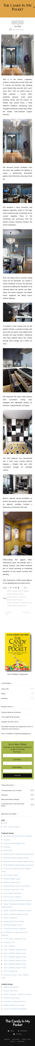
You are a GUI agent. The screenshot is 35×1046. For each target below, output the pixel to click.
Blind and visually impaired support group (18, 861)
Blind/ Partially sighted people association (18, 865)
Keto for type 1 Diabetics (12, 897)
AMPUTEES (7, 850)
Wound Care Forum (10, 991)
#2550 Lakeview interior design (17, 591)
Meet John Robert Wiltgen (10, 799)
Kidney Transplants (10, 918)
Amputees (7, 847)
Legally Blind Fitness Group (13, 921)
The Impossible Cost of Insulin (11, 790)
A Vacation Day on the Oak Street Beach (12, 805)
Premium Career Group (11, 998)
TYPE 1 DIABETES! (10, 971)
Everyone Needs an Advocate (11, 712)
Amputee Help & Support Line (14, 843)
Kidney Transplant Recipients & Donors (17, 910)
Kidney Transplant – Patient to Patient (17, 994)
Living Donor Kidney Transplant (14, 929)
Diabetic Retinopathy (11, 987)
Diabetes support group (11, 879)
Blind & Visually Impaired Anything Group (18, 854)
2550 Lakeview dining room (17, 606)
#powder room (27, 603)
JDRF (5, 823)
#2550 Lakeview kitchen (15, 594)
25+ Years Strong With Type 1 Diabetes (17, 836)
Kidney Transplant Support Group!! (15, 914)
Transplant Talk (9, 942)
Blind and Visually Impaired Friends (16, 858)
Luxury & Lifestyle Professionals (15, 1009)
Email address (17, 767)
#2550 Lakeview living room (16, 597)
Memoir (7, 1039)
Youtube (19, 1034)
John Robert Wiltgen (18, 29)
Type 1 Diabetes (9, 946)
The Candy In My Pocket (17, 7)
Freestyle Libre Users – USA (13, 889)
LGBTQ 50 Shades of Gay (12, 925)
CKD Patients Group (10, 875)
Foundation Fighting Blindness (14, 1001)
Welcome (4, 795)
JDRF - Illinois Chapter (11, 827)
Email (12, 1031)
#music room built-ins (14, 603)
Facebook (24, 1031)
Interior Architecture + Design (14, 1005)
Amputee (6, 840)
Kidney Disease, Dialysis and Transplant (17, 900)
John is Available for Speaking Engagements (16, 734)
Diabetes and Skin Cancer (10, 722)
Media (3, 694)
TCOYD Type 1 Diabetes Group (14, 939)
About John (17, 22)
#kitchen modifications (14, 600)
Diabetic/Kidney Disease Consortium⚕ (16, 886)
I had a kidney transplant (12, 893)
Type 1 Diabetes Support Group (14, 950)
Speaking (4, 698)
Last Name (17, 760)
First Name (17, 752)
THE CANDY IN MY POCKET (10, 717)
